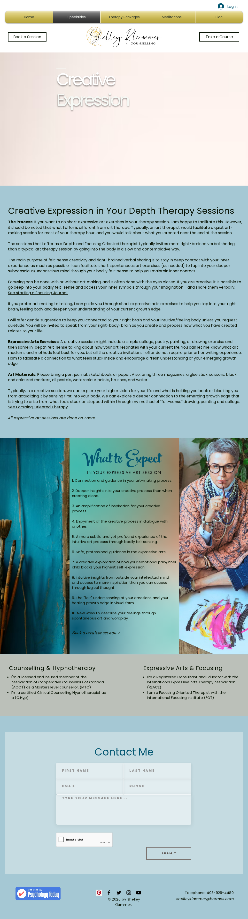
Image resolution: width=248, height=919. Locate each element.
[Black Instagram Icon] (129, 893)
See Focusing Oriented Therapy (38, 407)
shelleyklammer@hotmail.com (205, 898)
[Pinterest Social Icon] (99, 893)
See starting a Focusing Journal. (38, 293)
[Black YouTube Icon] (139, 893)
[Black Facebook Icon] (109, 893)
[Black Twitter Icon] (119, 893)
